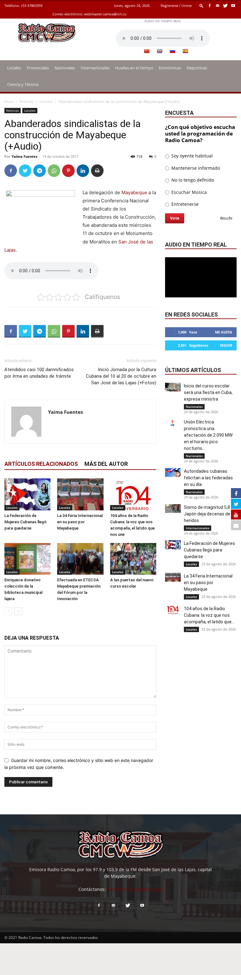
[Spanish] (185, 51)
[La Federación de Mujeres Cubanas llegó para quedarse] (27, 494)
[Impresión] (97, 170)
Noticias (26, 101)
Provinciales (38, 68)
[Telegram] (39, 170)
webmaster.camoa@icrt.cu (105, 14)
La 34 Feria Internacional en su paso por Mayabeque (80, 521)
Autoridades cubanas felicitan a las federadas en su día (208, 478)
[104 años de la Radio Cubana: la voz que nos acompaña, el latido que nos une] (133, 494)
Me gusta (223, 332)
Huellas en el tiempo (134, 68)
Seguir (226, 345)
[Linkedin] (83, 170)
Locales (14, 68)
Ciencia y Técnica (22, 84)
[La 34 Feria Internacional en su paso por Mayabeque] (80, 494)
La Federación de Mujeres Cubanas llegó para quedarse (25, 521)
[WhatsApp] (54, 170)
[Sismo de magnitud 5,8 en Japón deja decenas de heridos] (173, 508)
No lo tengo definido (192, 180)
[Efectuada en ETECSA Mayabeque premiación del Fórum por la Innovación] (80, 559)
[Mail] (217, 5)
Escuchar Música (188, 192)
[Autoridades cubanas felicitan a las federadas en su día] (173, 472)
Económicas (170, 68)
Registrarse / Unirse (176, 5)
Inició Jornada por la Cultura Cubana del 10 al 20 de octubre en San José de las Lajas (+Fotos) (121, 376)
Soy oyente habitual (191, 156)
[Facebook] (209, 5)
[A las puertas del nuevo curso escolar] (133, 559)
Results (226, 218)
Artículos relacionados (41, 464)
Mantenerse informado (195, 168)
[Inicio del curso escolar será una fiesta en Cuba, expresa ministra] (173, 387)
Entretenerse (184, 204)
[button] (201, 5)
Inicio (8, 101)
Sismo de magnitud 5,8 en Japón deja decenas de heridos (210, 514)
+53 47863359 (31, 5)
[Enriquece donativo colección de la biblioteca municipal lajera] (27, 559)
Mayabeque (134, 192)
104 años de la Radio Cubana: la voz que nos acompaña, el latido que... (209, 615)
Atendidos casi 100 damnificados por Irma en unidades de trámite (39, 373)
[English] (159, 51)
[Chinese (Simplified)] (146, 51)
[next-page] (18, 611)
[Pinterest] (68, 170)
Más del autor (106, 464)
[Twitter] (225, 5)
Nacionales (65, 68)
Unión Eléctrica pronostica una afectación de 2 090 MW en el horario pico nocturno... (208, 435)
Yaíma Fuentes (24, 156)
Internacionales (95, 68)
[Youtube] (233, 5)
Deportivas (197, 68)
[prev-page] (8, 611)
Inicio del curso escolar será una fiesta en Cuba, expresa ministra (208, 392)
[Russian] (172, 51)
